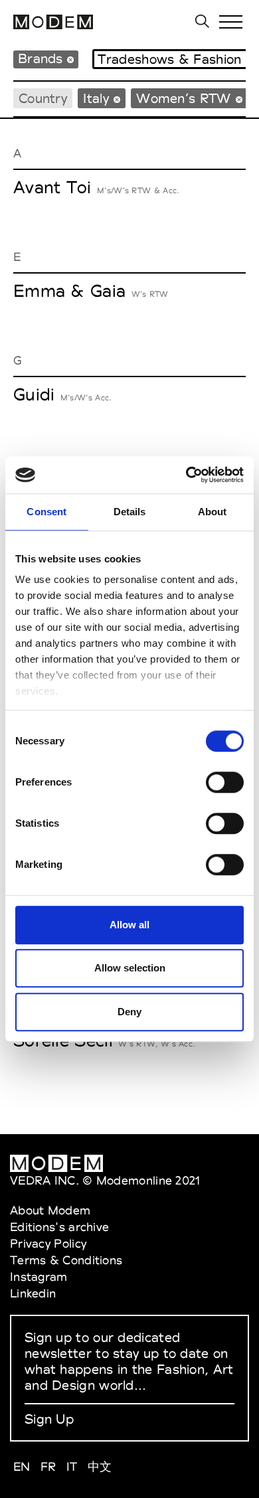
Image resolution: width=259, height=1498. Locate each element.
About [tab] (212, 511)
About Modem (50, 1210)
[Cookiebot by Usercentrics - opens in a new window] (186, 474)
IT (72, 1466)
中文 (100, 1466)
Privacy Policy (48, 1243)
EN (22, 1466)
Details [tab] (130, 511)
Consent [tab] (46, 511)
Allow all (129, 924)
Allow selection (129, 967)
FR (48, 1466)
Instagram (39, 1277)
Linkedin (33, 1293)
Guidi (34, 394)
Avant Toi (52, 187)
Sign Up (49, 1419)
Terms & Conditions (66, 1260)
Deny (129, 1011)
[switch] (225, 782)
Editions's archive (59, 1227)
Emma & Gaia (69, 291)
